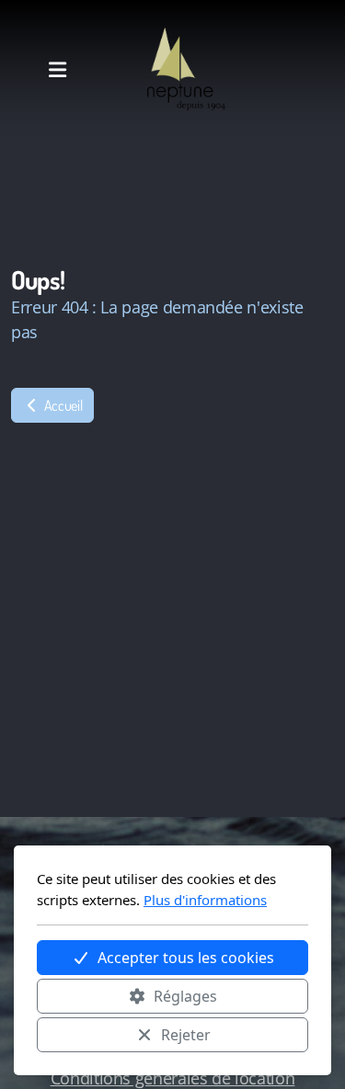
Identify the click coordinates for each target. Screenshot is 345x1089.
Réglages (185, 996)
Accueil (61, 405)
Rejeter (186, 1035)
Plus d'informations (205, 899)
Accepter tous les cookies (186, 957)
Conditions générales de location (173, 1078)
